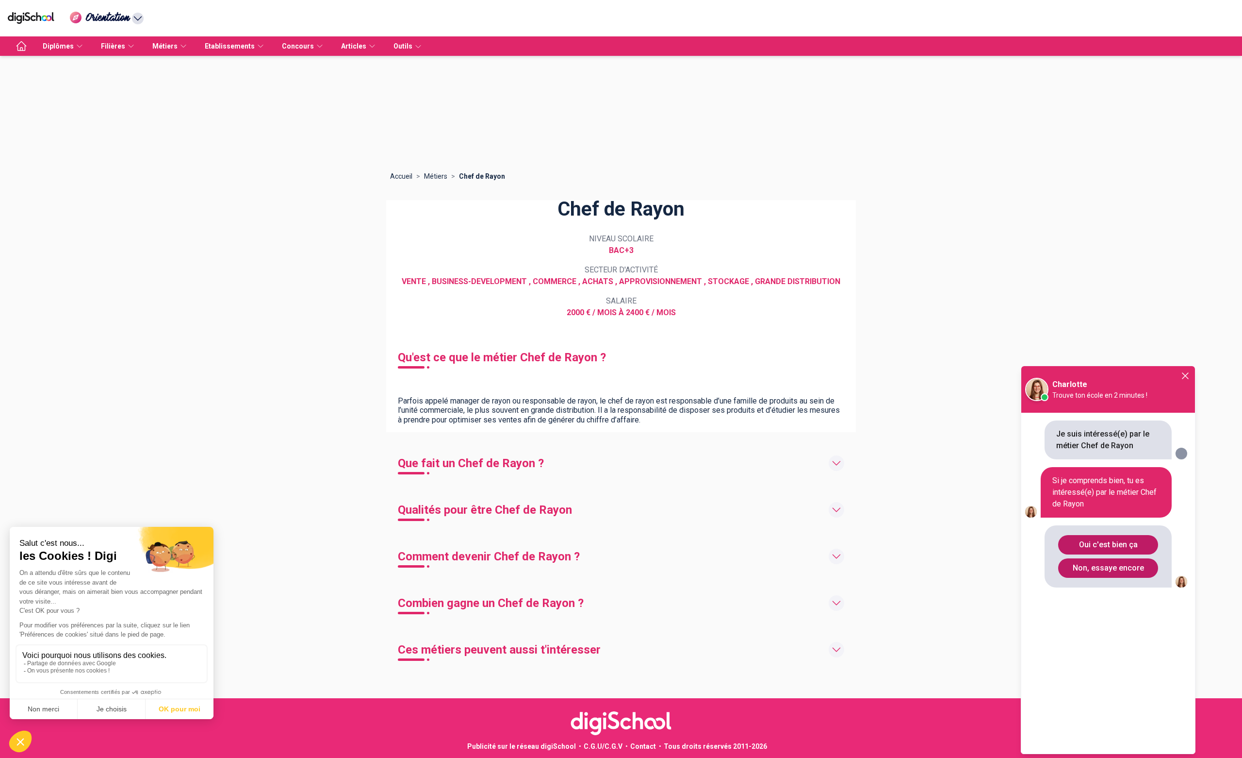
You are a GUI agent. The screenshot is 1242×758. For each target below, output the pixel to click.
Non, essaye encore (1108, 568)
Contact (643, 746)
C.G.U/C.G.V (603, 746)
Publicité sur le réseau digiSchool (521, 746)
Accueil (401, 176)
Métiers (435, 176)
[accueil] (21, 46)
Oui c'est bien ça (1108, 544)
